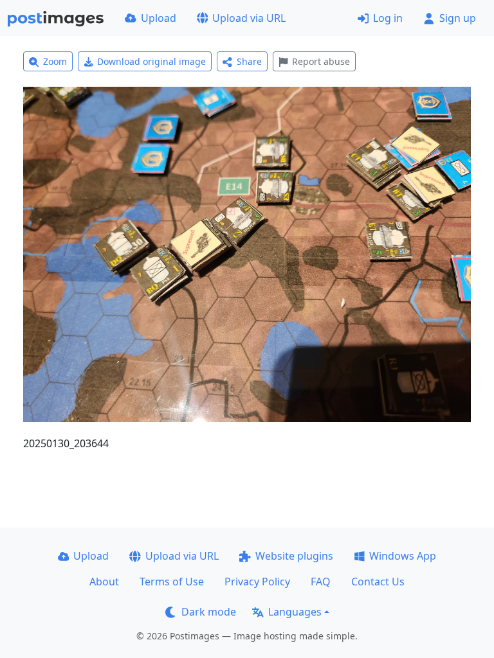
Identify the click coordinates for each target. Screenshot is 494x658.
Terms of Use (172, 581)
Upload (158, 18)
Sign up (457, 18)
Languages (295, 612)
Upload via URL (249, 18)
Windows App (402, 556)
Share (249, 61)
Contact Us (378, 581)
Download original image (151, 61)
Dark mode (208, 612)
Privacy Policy (257, 581)
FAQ (321, 581)
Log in (388, 18)
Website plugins (294, 556)
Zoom (55, 61)
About (104, 581)
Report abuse (321, 61)
